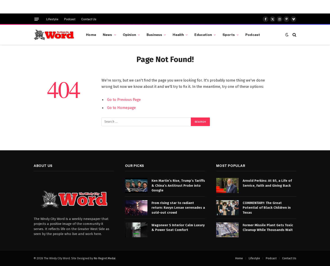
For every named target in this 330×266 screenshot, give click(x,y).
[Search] (294, 35)
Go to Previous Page (124, 99)
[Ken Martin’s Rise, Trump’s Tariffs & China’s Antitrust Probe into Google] (136, 185)
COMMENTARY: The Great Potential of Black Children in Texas (267, 208)
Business (154, 35)
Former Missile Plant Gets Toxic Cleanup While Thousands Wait (268, 227)
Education (203, 35)
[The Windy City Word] (54, 35)
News (107, 35)
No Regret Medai (104, 258)
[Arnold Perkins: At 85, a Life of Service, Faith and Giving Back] (227, 185)
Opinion (129, 35)
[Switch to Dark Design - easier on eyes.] (287, 35)
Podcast (69, 19)
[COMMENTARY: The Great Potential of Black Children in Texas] (227, 207)
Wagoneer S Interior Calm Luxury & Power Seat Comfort (178, 227)
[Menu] (36, 19)
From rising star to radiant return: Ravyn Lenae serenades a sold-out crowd (178, 208)
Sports (228, 35)
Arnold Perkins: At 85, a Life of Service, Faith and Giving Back (267, 183)
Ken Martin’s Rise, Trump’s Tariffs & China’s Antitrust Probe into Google (178, 185)
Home (91, 35)
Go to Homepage (121, 107)
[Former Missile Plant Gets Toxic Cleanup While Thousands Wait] (227, 229)
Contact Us (88, 19)
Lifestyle (52, 19)
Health (178, 35)
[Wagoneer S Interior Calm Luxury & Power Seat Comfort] (136, 229)
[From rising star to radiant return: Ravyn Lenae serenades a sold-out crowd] (136, 207)
